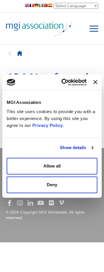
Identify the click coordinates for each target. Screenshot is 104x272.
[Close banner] (95, 82)
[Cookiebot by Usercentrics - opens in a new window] (64, 82)
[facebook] (9, 203)
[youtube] (40, 203)
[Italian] (41, 6)
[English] (27, 6)
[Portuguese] (45, 6)
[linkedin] (30, 203)
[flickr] (51, 203)
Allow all (52, 165)
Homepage (19, 53)
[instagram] (20, 203)
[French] (31, 6)
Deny (52, 184)
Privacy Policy (47, 125)
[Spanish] (50, 6)
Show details (73, 147)
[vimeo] (61, 203)
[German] (36, 6)
